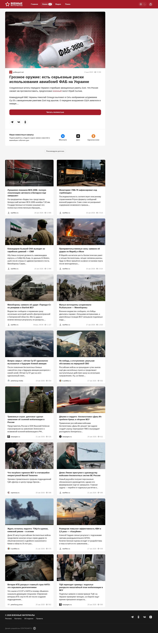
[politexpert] (10, 72)
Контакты (18, 618)
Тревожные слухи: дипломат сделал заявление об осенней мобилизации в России (25, 419)
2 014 (101, 269)
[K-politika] (60, 380)
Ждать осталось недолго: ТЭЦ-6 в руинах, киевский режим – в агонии (27, 530)
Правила (39, 618)
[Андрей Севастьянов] (60, 325)
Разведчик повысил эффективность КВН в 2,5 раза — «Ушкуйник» (80, 530)
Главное (34, 4)
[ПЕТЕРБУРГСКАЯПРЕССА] (9, 604)
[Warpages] (9, 436)
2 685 (49, 213)
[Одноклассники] (138, 617)
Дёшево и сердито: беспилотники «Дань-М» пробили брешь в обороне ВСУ (80, 418)
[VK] (144, 617)
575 (49, 548)
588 (49, 493)
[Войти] (150, 4)
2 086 (49, 269)
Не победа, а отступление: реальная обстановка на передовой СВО (76, 362)
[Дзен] (150, 617)
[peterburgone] (60, 436)
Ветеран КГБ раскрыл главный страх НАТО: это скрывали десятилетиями (28, 586)
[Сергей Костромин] (9, 213)
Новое (46, 4)
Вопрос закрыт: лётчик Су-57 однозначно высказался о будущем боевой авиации (27, 362)
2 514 (101, 213)
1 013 (101, 325)
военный (57, 91)
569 (101, 548)
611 (101, 437)
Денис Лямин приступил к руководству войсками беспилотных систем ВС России (79, 474)
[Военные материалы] (13, 4)
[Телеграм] (132, 617)
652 (101, 381)
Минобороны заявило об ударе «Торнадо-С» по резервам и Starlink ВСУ (29, 306)
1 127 (49, 325)
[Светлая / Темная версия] (142, 4)
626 (49, 437)
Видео (58, 4)
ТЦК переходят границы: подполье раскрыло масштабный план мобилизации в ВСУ (81, 587)
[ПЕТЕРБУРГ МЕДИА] (9, 380)
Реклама (8, 618)
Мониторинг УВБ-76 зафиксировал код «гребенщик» (78, 191)
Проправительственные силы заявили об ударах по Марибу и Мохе (79, 250)
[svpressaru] (9, 493)
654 (49, 381)
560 (101, 604)
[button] (12, 122)
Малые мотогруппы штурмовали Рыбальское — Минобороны (75, 306)
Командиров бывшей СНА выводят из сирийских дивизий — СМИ (26, 250)
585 (101, 493)
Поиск (67, 4)
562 (49, 604)
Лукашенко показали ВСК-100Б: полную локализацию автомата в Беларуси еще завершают (26, 193)
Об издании (28, 618)
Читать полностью (55, 112)
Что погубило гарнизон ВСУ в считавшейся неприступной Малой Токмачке (28, 474)
